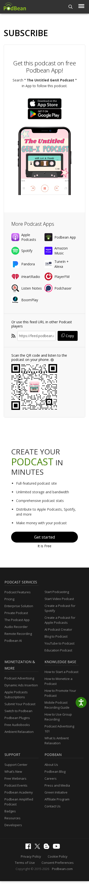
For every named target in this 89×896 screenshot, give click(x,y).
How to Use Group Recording (58, 717)
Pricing (9, 599)
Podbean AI (13, 640)
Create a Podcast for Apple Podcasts (59, 620)
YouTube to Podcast (59, 643)
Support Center (15, 764)
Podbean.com (62, 869)
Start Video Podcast (59, 599)
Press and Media (57, 785)
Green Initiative (55, 792)
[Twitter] (39, 848)
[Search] (70, 7)
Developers (13, 825)
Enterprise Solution (18, 606)
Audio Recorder (16, 626)
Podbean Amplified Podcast (18, 801)
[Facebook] (29, 848)
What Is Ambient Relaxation (56, 740)
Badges (10, 811)
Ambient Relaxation (19, 731)
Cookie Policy (57, 856)
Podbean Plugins (17, 718)
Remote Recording (18, 633)
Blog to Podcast (55, 636)
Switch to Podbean (18, 711)
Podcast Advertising (19, 678)
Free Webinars (15, 778)
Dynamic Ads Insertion (21, 685)
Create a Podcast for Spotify (59, 608)
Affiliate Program (56, 799)
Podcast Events (15, 785)
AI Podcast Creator (58, 629)
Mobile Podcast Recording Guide (56, 705)
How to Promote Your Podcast (60, 693)
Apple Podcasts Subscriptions (16, 694)
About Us (51, 764)
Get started (44, 537)
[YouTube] (57, 847)
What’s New (13, 771)
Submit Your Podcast (19, 704)
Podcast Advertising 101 (59, 728)
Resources (12, 818)
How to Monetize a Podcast (58, 681)
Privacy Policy (31, 856)
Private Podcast (16, 613)
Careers (50, 778)
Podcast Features (17, 592)
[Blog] (48, 848)
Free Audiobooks (17, 724)
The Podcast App (17, 620)
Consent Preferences (58, 862)
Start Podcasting (56, 592)
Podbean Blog (55, 771)
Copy (69, 335)
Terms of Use (25, 862)
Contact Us (52, 806)
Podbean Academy (18, 792)
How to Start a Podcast (61, 672)
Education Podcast (58, 650)
